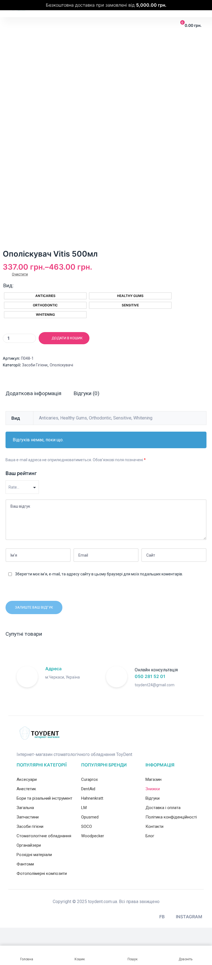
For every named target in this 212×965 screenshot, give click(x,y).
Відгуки (152, 798)
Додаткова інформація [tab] (33, 393)
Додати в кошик (67, 338)
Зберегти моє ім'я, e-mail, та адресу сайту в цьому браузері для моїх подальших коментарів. (99, 574)
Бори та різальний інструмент (44, 798)
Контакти (154, 826)
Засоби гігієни (34, 365)
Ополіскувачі (61, 365)
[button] (14, 25)
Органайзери (29, 845)
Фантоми (25, 864)
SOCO (86, 826)
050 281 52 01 (150, 676)
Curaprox (89, 779)
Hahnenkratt (92, 798)
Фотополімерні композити (42, 873)
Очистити (20, 274)
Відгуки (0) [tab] (86, 393)
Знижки (152, 788)
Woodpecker (92, 835)
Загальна (25, 807)
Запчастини (28, 817)
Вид (7, 285)
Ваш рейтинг (21, 473)
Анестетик (26, 788)
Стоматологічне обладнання (44, 835)
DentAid (88, 788)
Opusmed (90, 817)
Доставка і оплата (163, 807)
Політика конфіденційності (171, 817)
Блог (149, 835)
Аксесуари (27, 779)
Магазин (153, 779)
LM (84, 807)
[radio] (45, 295)
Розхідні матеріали (34, 854)
